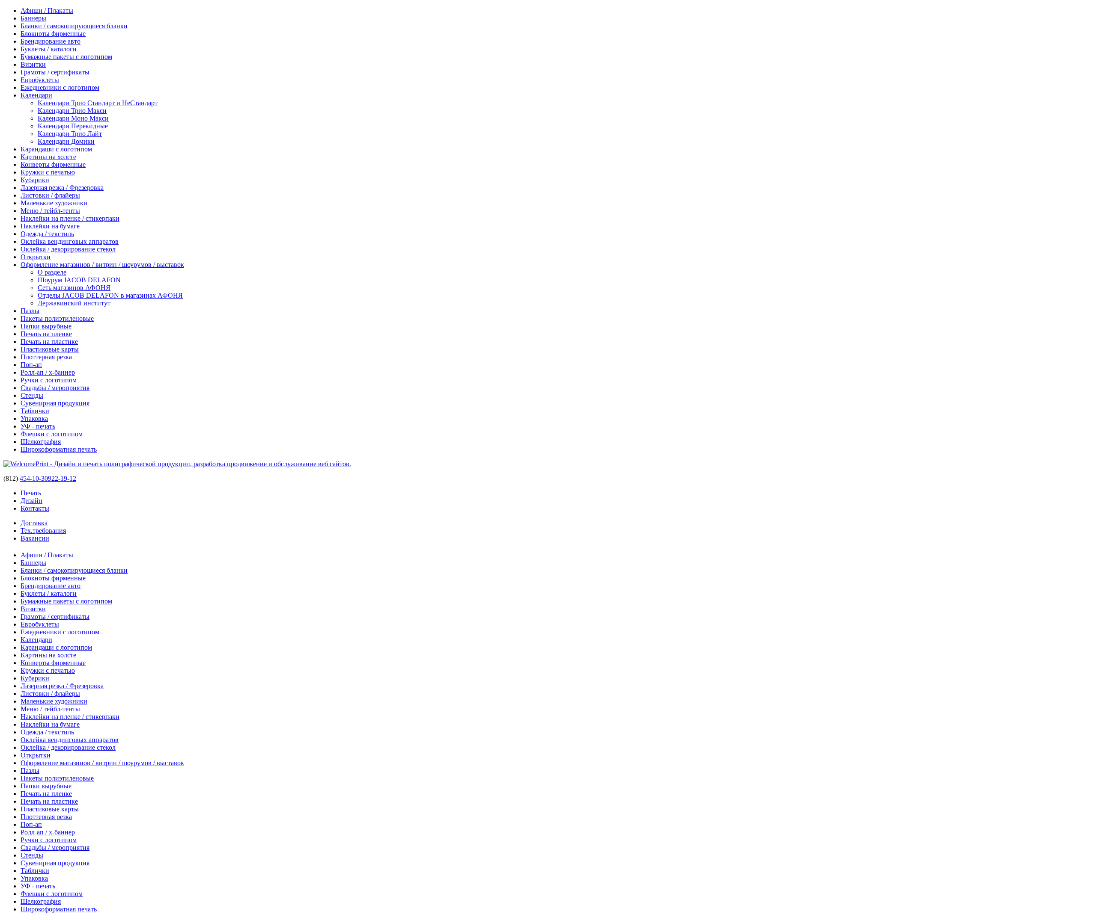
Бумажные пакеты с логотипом (66, 56)
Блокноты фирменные (53, 33)
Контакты (35, 508)
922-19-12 (62, 478)
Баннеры (33, 18)
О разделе (52, 272)
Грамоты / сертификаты (55, 72)
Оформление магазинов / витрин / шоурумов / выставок (102, 264)
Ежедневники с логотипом (60, 87)
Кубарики (35, 179)
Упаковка (34, 418)
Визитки (33, 64)
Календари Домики (66, 141)
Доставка (34, 523)
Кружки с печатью (48, 172)
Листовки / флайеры (50, 195)
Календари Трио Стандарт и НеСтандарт (98, 102)
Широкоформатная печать (59, 449)
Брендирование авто (50, 41)
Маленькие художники (54, 203)
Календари (36, 95)
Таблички (35, 410)
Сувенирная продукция (55, 403)
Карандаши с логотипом (56, 149)
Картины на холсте (48, 156)
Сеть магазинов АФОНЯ (74, 287)
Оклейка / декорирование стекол (68, 249)
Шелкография (41, 441)
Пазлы (30, 310)
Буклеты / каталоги (49, 49)
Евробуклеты (40, 79)
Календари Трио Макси (72, 110)
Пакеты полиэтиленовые (57, 318)
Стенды (32, 395)
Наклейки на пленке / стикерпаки (70, 218)
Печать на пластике (49, 341)
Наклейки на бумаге (50, 226)
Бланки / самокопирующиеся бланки (74, 26)
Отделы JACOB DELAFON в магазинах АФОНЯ (110, 295)
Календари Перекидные (73, 126)
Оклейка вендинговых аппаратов (70, 241)
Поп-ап (31, 364)
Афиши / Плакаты (47, 10)
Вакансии (35, 538)
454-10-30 (34, 478)
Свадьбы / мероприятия (55, 387)
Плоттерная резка (46, 357)
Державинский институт (74, 303)
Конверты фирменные (53, 164)
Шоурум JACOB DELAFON (79, 280)
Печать (31, 493)
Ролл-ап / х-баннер (48, 372)
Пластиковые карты (50, 349)
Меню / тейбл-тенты (50, 210)
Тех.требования (43, 530)
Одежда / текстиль (47, 233)
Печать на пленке (46, 333)
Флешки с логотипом (52, 434)
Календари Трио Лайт (70, 133)
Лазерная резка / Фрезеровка (62, 187)
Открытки (36, 256)
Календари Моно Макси (73, 118)
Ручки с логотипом (49, 380)
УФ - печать (38, 426)
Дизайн (31, 500)
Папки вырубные (46, 326)
